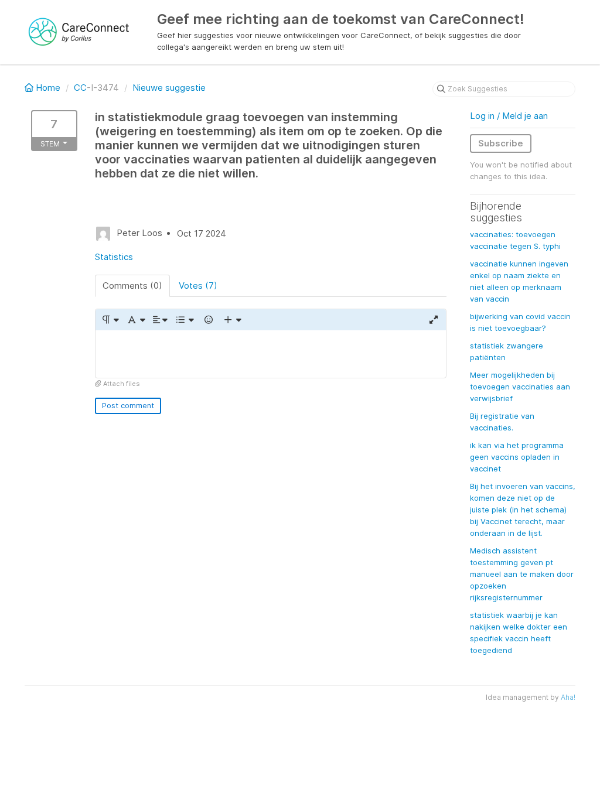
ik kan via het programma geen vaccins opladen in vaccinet (517, 456)
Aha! (568, 697)
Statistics (114, 256)
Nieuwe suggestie (169, 87)
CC (80, 87)
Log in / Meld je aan (509, 115)
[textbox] (271, 354)
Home (48, 87)
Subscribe (500, 143)
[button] (110, 320)
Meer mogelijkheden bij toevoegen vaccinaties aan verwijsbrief (520, 386)
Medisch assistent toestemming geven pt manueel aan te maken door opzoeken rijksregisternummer (522, 574)
